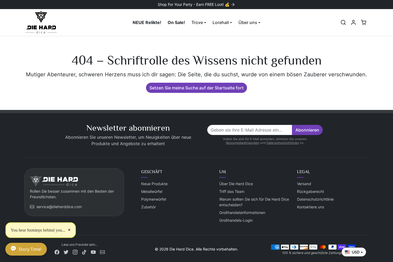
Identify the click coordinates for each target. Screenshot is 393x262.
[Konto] (353, 22)
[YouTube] (93, 251)
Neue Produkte (154, 183)
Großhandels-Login (236, 220)
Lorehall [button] (221, 22)
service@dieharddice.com (59, 206)
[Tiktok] (84, 251)
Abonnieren (307, 130)
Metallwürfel (151, 191)
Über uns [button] (247, 22)
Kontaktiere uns (310, 207)
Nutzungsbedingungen (242, 143)
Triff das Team (231, 191)
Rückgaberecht (310, 191)
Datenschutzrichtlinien (283, 143)
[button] (343, 22)
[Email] (102, 251)
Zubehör (148, 207)
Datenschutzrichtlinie (315, 199)
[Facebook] (56, 251)
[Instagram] (75, 251)
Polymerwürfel (153, 199)
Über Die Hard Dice (236, 183)
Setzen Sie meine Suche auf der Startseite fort (196, 87)
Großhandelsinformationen (242, 212)
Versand (304, 183)
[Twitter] (66, 251)
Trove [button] (197, 22)
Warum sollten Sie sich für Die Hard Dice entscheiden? (254, 202)
